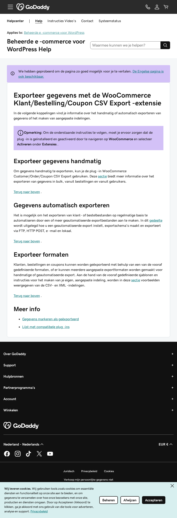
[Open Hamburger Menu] (8, 7)
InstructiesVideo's (61, 21)
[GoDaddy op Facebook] (6, 456)
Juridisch (68, 471)
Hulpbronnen (13, 376)
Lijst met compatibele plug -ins (46, 326)
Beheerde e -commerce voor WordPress (54, 32)
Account (9, 399)
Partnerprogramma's (19, 387)
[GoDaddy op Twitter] (39, 456)
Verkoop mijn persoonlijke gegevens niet (88, 479)
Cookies (109, 471)
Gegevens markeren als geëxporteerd (50, 319)
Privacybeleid (89, 471)
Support (9, 365)
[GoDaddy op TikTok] (28, 456)
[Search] (165, 45)
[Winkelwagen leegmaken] (166, 7)
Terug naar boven (27, 191)
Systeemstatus (110, 21)
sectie (102, 176)
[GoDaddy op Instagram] (17, 456)
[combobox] (125, 45)
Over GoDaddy (14, 354)
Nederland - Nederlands (21, 444)
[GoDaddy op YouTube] (50, 456)
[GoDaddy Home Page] (21, 425)
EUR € (163, 444)
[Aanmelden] (157, 7)
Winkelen (10, 410)
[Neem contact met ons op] (148, 7)
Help (38, 21)
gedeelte (155, 220)
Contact (87, 21)
